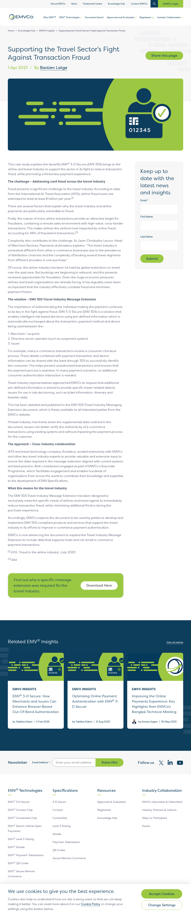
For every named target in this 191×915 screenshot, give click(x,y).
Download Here (99, 585)
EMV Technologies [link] (69, 17)
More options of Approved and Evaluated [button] (135, 21)
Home (11, 30)
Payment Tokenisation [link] (66, 842)
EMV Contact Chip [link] (20, 810)
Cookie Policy (90, 904)
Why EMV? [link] (49, 17)
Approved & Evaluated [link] (111, 802)
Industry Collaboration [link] (169, 17)
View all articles (175, 642)
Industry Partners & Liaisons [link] (159, 810)
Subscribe (109, 762)
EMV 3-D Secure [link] (18, 802)
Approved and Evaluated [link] (120, 17)
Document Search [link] (94, 17)
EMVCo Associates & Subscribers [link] (162, 802)
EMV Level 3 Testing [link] (21, 839)
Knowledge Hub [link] (116, 3)
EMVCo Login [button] (170, 3)
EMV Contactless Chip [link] (22, 818)
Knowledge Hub (26, 30)
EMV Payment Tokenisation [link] (25, 855)
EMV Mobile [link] (16, 847)
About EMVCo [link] (58, 3)
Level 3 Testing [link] (62, 826)
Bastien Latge (53, 67)
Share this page (164, 55)
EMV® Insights (47, 30)
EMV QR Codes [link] (18, 863)
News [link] (74, 3)
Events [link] (146, 826)
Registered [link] (145, 17)
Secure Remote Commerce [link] (69, 858)
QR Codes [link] (59, 850)
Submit (152, 258)
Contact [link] (58, 810)
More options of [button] (80, 21)
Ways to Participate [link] (154, 818)
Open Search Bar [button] (154, 3)
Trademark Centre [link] (92, 3)
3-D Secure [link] (59, 802)
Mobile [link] (57, 834)
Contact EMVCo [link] (139, 3)
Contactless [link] (60, 818)
